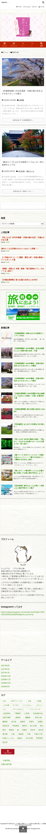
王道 (13, 734)
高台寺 (4, 742)
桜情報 (21, 100)
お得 (29, 701)
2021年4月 (5, 665)
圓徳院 (4, 721)
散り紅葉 (33, 726)
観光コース (30, 171)
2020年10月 (6, 683)
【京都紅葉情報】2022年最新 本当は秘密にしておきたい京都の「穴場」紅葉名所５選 (29, 395)
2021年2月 (5, 669)
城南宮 (22, 721)
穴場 (28, 734)
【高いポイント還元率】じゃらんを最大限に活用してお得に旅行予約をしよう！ (29, 471)
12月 (4, 701)
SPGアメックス (17, 701)
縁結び (20, 738)
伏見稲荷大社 (38, 713)
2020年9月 (5, 686)
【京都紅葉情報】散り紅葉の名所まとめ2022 (19, 279)
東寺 (4, 730)
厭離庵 (27, 717)
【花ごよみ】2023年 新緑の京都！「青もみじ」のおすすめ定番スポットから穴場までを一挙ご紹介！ (29, 441)
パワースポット (18, 709)
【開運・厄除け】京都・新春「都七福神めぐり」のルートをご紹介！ (22, 269)
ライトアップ (35, 709)
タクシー (39, 705)
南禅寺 (18, 717)
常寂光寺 (5, 726)
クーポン (16, 705)
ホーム (5, 52)
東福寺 (11, 730)
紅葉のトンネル (8, 738)
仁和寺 (26, 713)
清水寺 (40, 730)
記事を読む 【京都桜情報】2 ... (23, 120)
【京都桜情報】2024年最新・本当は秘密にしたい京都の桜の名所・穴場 (29, 349)
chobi (7, 242)
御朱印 (24, 726)
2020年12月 (6, 676)
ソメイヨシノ (28, 705)
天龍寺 (31, 721)
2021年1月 (5, 672)
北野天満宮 (6, 717)
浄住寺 (32, 730)
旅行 (41, 726)
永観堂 (24, 730)
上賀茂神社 (6, 713)
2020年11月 (6, 679)
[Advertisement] (20, 516)
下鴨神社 (17, 713)
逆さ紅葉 (29, 738)
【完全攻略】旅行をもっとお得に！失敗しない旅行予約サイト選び (29, 486)
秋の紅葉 (21, 171)
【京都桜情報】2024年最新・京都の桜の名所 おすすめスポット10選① (29, 379)
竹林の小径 (38, 734)
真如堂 (20, 734)
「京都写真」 (6, 760)
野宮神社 (39, 738)
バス (4, 709)
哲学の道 (38, 717)
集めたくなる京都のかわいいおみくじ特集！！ (20, 248)
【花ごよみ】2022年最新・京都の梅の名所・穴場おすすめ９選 (23, 238)
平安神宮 (15, 726)
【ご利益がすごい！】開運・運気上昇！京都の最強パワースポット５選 (22, 258)
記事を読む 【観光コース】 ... (23, 191)
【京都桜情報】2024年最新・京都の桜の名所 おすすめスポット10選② (29, 364)
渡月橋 (4, 734)
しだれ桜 (5, 705)
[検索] (43, 2)
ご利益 (38, 701)
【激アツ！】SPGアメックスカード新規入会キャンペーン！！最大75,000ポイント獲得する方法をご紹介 (29, 457)
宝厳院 (40, 721)
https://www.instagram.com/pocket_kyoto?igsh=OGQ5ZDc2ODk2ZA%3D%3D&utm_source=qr (22, 613)
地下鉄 (13, 721)
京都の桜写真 (6, 764)
